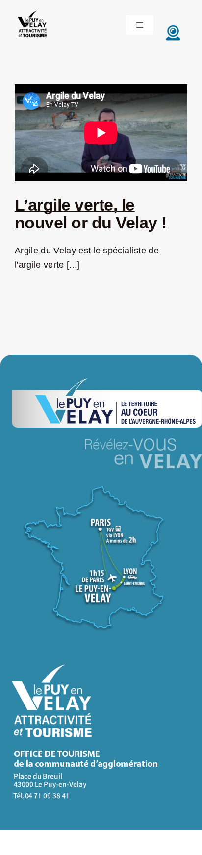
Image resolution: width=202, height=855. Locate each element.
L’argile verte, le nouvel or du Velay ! (91, 214)
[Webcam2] (173, 27)
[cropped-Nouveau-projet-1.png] (33, 11)
